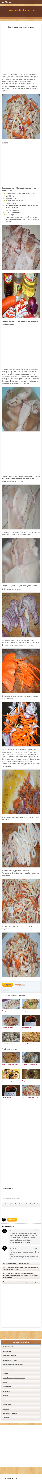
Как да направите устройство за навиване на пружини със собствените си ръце (20, 1268)
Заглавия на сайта (21, 1342)
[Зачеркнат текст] (15, 1204)
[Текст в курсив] (8, 1204)
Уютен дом (6, 1391)
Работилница (7, 1387)
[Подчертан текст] (12, 1204)
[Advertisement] (21, 49)
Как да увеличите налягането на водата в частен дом (20, 1282)
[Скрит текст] (37, 1204)
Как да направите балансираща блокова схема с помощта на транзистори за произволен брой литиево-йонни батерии (20, 1276)
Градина (5, 1373)
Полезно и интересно (9, 1369)
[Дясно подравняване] (26, 1204)
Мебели (5, 1395)
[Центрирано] (23, 1204)
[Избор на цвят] (34, 1204)
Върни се (8, 985)
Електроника (7, 1351)
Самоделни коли (8, 1347)
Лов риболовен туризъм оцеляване (14, 1378)
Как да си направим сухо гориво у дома (16, 1263)
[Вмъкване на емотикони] (30, 1204)
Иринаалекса (14, 1231)
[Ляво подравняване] (19, 1204)
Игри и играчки (7, 1400)
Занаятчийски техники (10, 1413)
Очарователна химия (9, 1355)
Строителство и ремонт (10, 1360)
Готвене (5, 1382)
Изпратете (12, 1219)
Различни (6, 1409)
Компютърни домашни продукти (13, 1364)
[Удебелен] (5, 1204)
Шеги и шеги (7, 1404)
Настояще (6, 1418)
